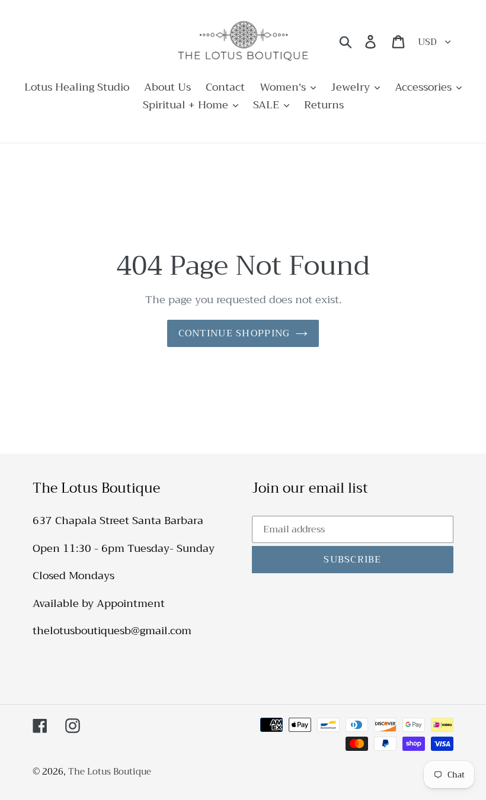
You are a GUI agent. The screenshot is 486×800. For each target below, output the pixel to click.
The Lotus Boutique (109, 771)
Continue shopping (234, 333)
